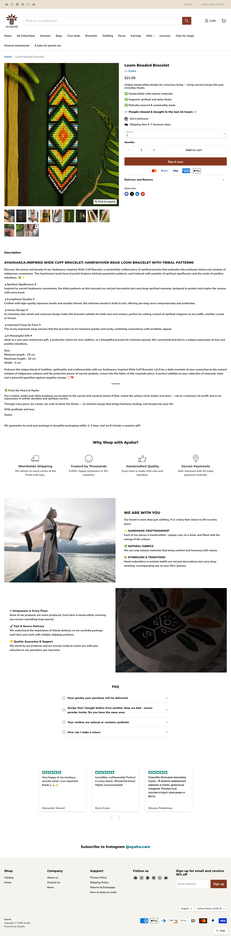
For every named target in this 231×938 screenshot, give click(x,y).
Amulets (45, 36)
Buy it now (175, 162)
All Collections (26, 36)
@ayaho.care (138, 847)
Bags (59, 36)
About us (52, 877)
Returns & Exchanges (102, 887)
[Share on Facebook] (126, 194)
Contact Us (53, 882)
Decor (122, 36)
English (188, 4)
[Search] (186, 21)
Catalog (9, 877)
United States (212, 4)
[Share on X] (132, 194)
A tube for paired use (47, 45)
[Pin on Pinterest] (143, 194)
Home (8, 36)
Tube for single (185, 36)
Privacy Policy (98, 877)
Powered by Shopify (14, 926)
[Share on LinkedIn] (137, 194)
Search (7, 919)
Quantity (129, 142)
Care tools (73, 36)
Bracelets (91, 36)
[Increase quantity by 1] (154, 150)
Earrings (136, 36)
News (50, 887)
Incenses (164, 36)
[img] (62, 772)
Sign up (218, 884)
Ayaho (132, 71)
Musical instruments (16, 45)
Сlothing (107, 36)
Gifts (149, 36)
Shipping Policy (99, 882)
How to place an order (103, 892)
